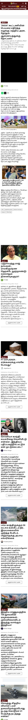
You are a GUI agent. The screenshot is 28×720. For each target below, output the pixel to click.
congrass (3, 212)
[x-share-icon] (5, 94)
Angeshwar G (7, 368)
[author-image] (2, 86)
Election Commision (18, 209)
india (2, 209)
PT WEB (6, 86)
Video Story (9, 212)
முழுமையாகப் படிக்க (14, 323)
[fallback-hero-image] (14, 252)
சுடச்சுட (4, 6)
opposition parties (8, 209)
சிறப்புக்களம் (12, 6)
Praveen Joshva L (8, 541)
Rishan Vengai (7, 450)
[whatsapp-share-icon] (2, 94)
